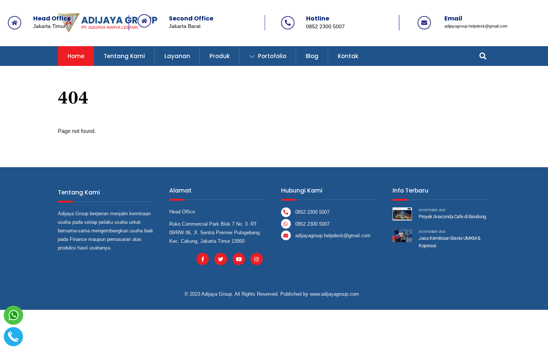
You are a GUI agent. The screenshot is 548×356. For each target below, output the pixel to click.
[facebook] (202, 258)
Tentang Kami (124, 56)
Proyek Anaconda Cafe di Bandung (452, 216)
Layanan (177, 56)
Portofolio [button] (271, 56)
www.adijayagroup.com (334, 294)
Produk (220, 56)
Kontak (348, 56)
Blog (312, 56)
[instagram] (257, 258)
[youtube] (239, 258)
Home (75, 56)
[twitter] (220, 258)
